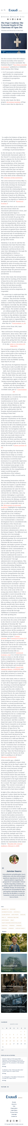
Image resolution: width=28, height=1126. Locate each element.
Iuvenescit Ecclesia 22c (18, 638)
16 (25, 1037)
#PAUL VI (4, 917)
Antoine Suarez (6, 16)
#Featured (12, 909)
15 (21, 1037)
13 (14, 1037)
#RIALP (12, 920)
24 (3, 1044)
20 (14, 1040)
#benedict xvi (5, 909)
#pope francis (5, 920)
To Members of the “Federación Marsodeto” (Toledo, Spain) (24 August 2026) (12, 1070)
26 (10, 1044)
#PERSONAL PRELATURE (13, 917)
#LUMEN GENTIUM (6, 914)
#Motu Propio (15, 914)
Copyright (14, 1114)
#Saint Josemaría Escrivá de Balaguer (11, 923)
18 (6, 1040)
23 (25, 1040)
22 (21, 1040)
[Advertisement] (14, 4)
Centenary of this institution (12, 178)
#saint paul (5, 925)
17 (3, 1040)
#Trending (11, 925)
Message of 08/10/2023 (8, 757)
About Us (14, 1104)
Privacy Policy (14, 1112)
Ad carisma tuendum (13, 102)
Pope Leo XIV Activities (8, 1055)
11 (6, 1037)
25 (6, 1044)
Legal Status (14, 1110)
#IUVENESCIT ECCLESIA (7, 912)
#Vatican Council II (20, 928)
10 (3, 1037)
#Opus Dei (22, 914)
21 (17, 1040)
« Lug (2, 1050)
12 (10, 1037)
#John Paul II (17, 912)
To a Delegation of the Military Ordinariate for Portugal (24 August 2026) (13, 1077)
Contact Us (14, 1116)
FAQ (14, 1106)
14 (17, 1037)
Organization (14, 1108)
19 (10, 1040)
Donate (14, 1102)
